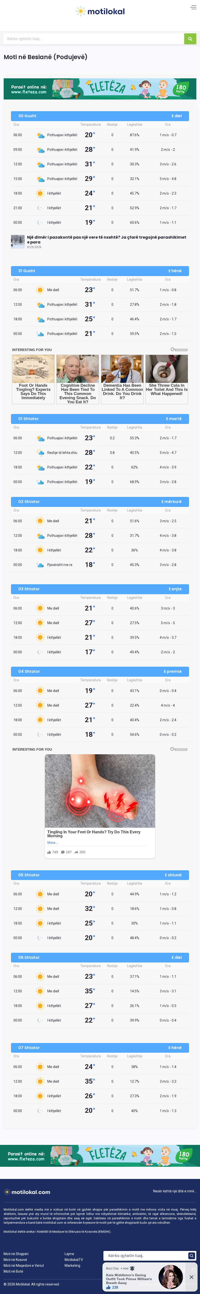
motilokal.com (53, 1222)
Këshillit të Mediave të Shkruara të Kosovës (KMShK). (74, 1231)
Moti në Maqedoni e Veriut (24, 1265)
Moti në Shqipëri (16, 1254)
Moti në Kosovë (15, 1260)
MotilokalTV (74, 1260)
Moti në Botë (13, 1271)
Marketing (72, 1265)
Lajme (69, 1254)
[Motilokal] (100, 14)
